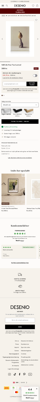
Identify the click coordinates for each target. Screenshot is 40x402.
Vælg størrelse (6, 101)
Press (17, 344)
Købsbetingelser (26, 350)
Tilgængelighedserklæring (11, 357)
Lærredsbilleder (13, 15)
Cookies (23, 354)
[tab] (5, 61)
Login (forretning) (13, 369)
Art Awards (15, 365)
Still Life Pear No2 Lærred (28, 15)
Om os (17, 341)
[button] (30, 393)
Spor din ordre (25, 347)
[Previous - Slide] (2, 38)
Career (17, 350)
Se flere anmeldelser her (20, 263)
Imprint (17, 347)
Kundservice (25, 344)
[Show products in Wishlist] (33, 5)
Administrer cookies (27, 365)
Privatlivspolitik (26, 357)
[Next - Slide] (37, 38)
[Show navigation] (3, 5)
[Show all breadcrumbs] (3, 16)
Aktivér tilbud (32, 84)
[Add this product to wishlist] (36, 20)
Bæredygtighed (14, 354)
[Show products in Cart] (37, 5)
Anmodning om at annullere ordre (29, 360)
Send (20, 327)
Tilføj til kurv (20, 121)
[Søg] (7, 5)
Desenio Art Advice (27, 341)
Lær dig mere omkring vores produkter (20, 158)
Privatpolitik (16, 89)
